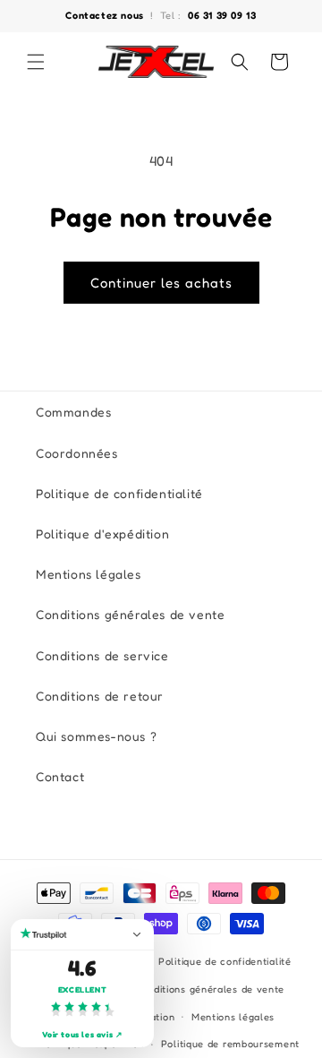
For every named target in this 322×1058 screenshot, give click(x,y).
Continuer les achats (161, 282)
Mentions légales (88, 573)
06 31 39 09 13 (222, 15)
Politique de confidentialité (119, 493)
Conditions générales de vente (130, 614)
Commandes (73, 411)
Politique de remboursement (230, 1043)
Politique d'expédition (102, 533)
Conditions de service (102, 655)
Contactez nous (106, 15)
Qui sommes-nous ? (96, 736)
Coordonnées (77, 452)
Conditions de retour (100, 695)
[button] (35, 62)
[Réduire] (137, 934)
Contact (60, 776)
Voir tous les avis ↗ (82, 1034)
